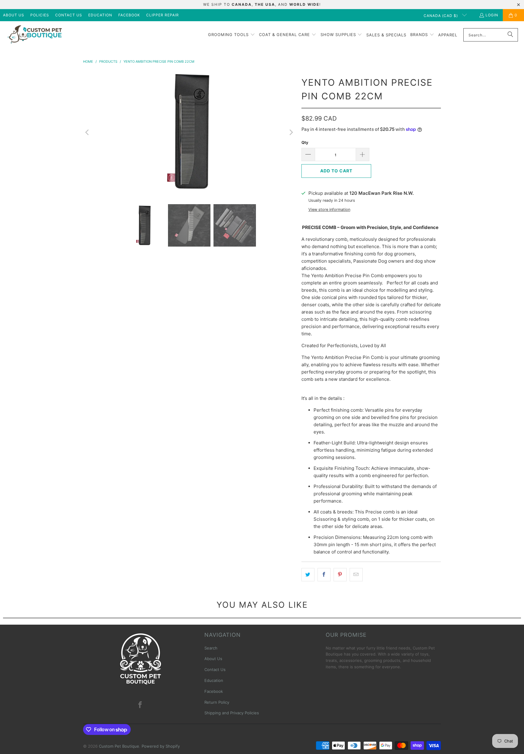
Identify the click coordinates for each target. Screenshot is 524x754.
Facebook (129, 15)
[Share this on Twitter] (307, 574)
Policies (39, 15)
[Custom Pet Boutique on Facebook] (140, 705)
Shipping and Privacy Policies (231, 712)
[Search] (510, 35)
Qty (304, 142)
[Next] (291, 132)
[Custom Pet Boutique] (34, 35)
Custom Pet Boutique (119, 746)
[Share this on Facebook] (324, 574)
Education (100, 15)
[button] (231, 34)
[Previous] (87, 132)
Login (491, 15)
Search (210, 648)
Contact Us (68, 15)
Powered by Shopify (161, 746)
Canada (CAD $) (441, 15)
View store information (329, 209)
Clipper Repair (162, 15)
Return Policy (216, 702)
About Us (13, 15)
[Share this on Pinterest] (340, 574)
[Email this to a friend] (356, 574)
